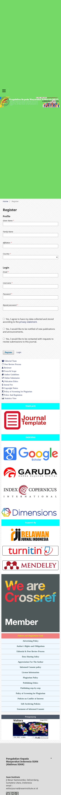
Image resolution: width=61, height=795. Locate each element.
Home (5, 201)
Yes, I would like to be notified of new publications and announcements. (29, 330)
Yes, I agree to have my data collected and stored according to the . (28, 320)
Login (18, 352)
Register (8, 352)
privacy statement (28, 321)
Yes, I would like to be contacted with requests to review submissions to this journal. (28, 340)
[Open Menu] (4, 91)
